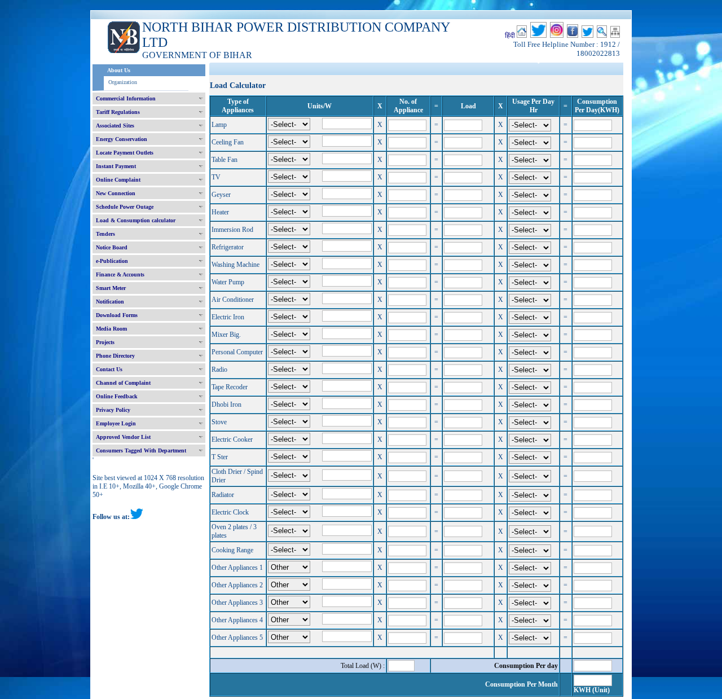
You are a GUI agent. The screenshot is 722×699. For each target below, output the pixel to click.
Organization (122, 82)
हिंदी (510, 35)
